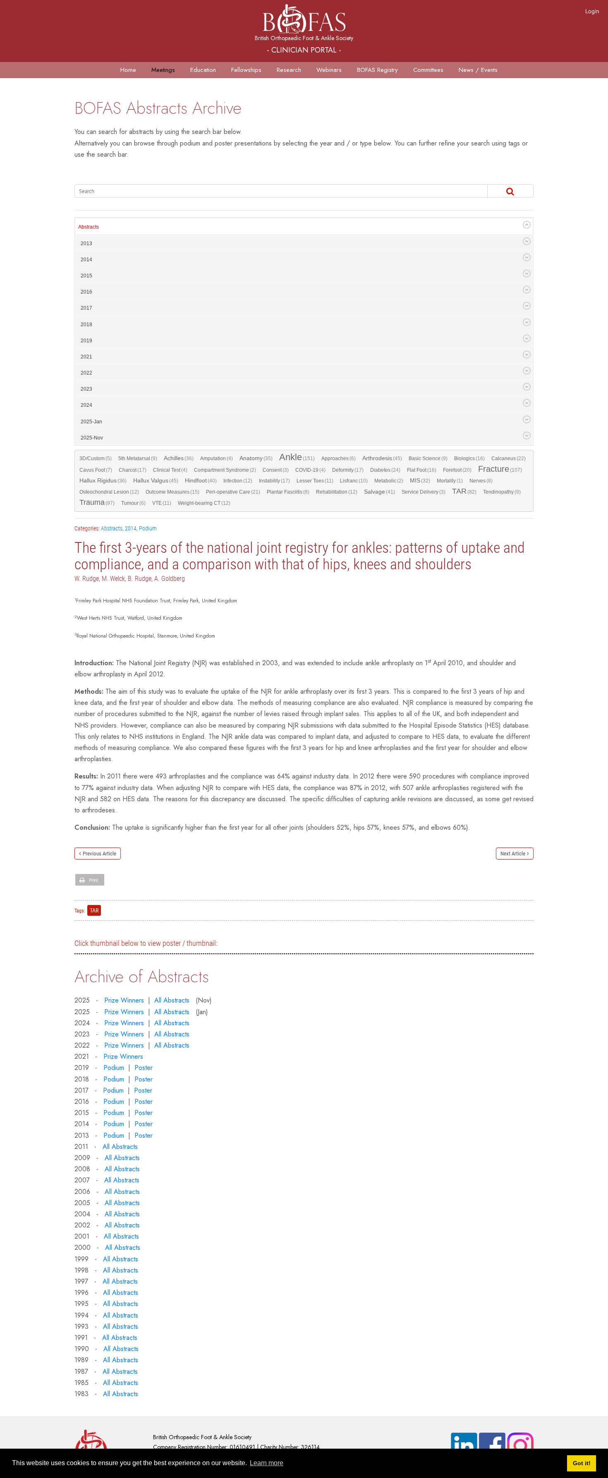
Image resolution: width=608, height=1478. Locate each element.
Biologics (469, 458)
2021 (86, 357)
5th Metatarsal (137, 458)
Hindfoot (201, 480)
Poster (143, 1067)
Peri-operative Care (233, 491)
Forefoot (457, 470)
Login (592, 11)
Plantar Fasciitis (288, 491)
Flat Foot (421, 470)
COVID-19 (310, 470)
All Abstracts (171, 1000)
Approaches (338, 458)
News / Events (478, 69)
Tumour (133, 503)
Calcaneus (508, 458)
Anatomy (256, 458)
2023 (86, 389)
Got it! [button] (582, 1463)
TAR (464, 491)
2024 (86, 405)
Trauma (97, 503)
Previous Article (99, 853)
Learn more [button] (266, 1462)
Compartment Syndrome (225, 470)
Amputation (216, 458)
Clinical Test (170, 470)
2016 (86, 292)
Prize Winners (124, 1000)
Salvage (379, 491)
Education (203, 69)
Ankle (297, 458)
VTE (161, 503)
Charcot (132, 470)
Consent (276, 470)
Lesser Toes (315, 480)
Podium (148, 528)
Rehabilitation (336, 491)
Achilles (179, 458)
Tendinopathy (502, 491)
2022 (86, 373)
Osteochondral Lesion (109, 491)
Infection (237, 480)
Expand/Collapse (527, 225)
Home (128, 69)
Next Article (512, 853)
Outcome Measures (172, 491)
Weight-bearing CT (204, 503)
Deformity (348, 470)
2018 (86, 324)
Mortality (450, 480)
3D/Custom (95, 458)
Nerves (481, 480)
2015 (86, 276)
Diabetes (385, 470)
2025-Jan (91, 422)
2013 (86, 243)
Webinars (329, 69)
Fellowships (246, 69)
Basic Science (428, 458)
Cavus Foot (95, 470)
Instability (274, 480)
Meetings (163, 69)
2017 (86, 308)
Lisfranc (354, 480)
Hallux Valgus (155, 480)
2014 (86, 260)
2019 (86, 341)
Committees (428, 69)
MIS (420, 480)
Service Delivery (423, 491)
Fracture (500, 469)
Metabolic (388, 480)
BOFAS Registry (377, 69)
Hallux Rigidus (103, 480)
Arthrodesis (382, 458)
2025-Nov (92, 438)
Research (289, 69)
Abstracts (88, 227)
